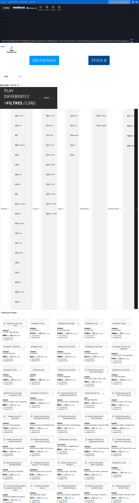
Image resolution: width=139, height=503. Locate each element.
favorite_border (24, 324)
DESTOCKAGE (7, 41)
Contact (32, 2)
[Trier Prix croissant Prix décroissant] (13, 76)
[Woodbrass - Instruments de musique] (18, 7)
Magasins (23, 2)
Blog (3, 2)
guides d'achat (12, 2)
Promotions (28, 41)
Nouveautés (17, 41)
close (1, 14)
